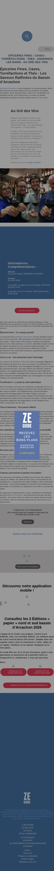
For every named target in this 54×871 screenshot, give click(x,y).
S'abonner (27, 453)
